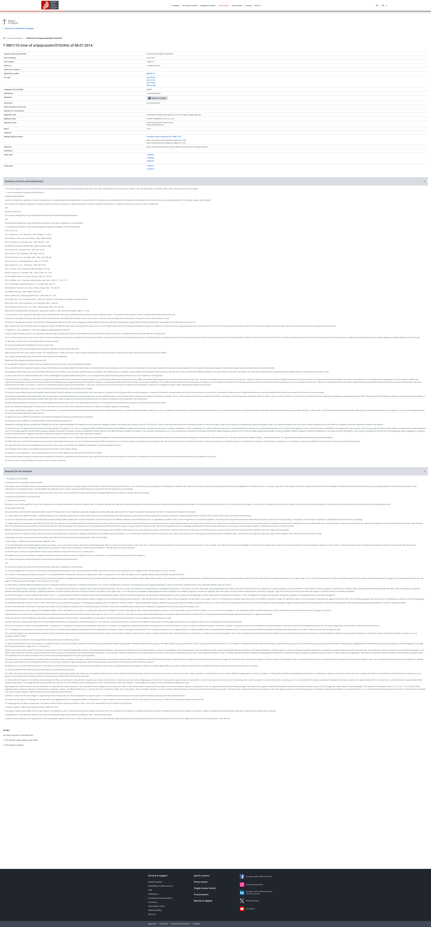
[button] (215, 181)
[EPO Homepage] (50, 5)
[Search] (377, 5)
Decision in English (159, 98)
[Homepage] (4, 38)
